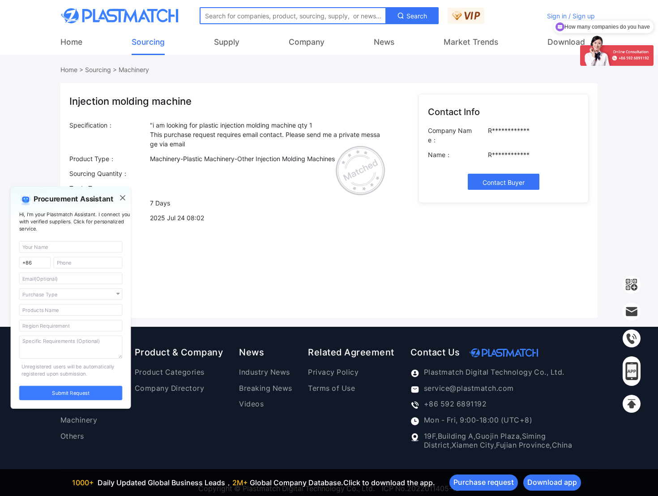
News (384, 42)
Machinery (134, 69)
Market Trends (471, 42)
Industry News (264, 372)
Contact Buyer (504, 182)
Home (71, 42)
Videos (251, 404)
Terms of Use (331, 388)
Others (72, 436)
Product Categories (170, 372)
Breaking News (265, 388)
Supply (226, 42)
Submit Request (70, 393)
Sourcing (148, 42)
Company (307, 42)
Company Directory (169, 388)
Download (566, 42)
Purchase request (483, 482)
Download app (552, 482)
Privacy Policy (333, 372)
